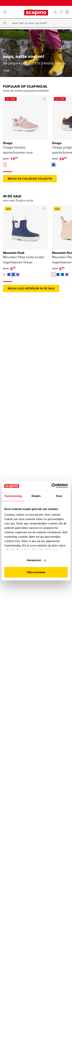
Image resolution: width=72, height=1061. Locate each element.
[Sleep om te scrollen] (7, 171)
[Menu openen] (4, 12)
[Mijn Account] (55, 12)
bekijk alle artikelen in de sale (31, 288)
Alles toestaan (36, 572)
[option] (4, 164)
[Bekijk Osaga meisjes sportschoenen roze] (25, 117)
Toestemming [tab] (13, 495)
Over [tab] (59, 495)
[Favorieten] (61, 12)
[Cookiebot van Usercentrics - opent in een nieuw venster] (52, 485)
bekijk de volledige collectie (30, 178)
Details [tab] (36, 495)
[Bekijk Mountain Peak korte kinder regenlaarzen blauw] (25, 227)
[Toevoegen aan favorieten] (44, 98)
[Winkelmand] (67, 12)
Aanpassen (34, 560)
